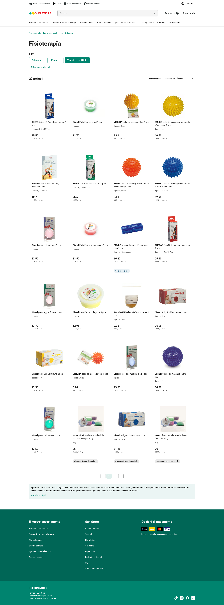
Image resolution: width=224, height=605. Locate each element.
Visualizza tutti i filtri (77, 60)
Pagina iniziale (35, 33)
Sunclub (88, 534)
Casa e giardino (36, 557)
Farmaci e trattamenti (38, 528)
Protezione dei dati (93, 557)
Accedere (170, 13)
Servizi (58, 4)
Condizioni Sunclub (94, 568)
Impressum (90, 551)
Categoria (36, 60)
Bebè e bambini (36, 546)
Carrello (187, 13)
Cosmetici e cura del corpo (41, 534)
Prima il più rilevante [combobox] (174, 78)
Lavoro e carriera (93, 4)
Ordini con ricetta (73, 4)
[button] (188, 3)
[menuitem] (38, 22)
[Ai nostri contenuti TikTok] (176, 598)
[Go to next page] (121, 476)
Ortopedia (69, 33)
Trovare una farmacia (41, 4)
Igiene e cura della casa (53, 33)
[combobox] (104, 13)
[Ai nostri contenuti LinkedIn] (193, 598)
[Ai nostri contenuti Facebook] (187, 598)
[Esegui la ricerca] (155, 13)
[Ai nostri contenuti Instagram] (182, 598)
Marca (54, 60)
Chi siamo (89, 546)
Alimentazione (35, 540)
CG (86, 563)
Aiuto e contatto (92, 528)
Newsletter (90, 540)
